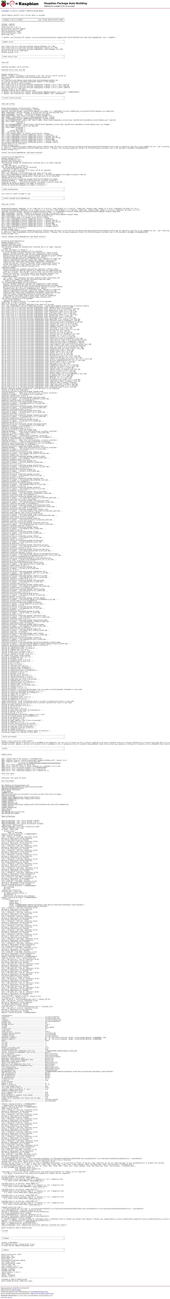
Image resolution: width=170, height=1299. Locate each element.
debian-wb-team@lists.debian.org (42, 1293)
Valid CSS (10, 1297)
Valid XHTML (4, 1297)
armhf (22, 11)
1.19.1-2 (14, 11)
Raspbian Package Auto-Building (65, 3)
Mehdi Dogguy (16, 1290)
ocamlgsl (5, 11)
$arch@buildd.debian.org (39, 1292)
